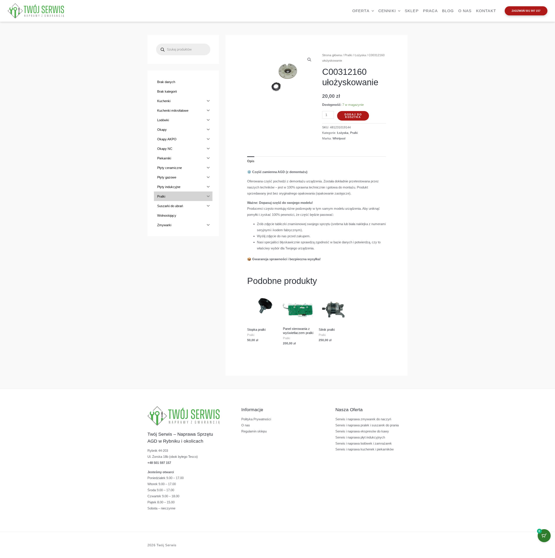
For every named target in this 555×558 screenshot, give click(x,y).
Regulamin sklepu (254, 431)
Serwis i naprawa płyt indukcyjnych (360, 437)
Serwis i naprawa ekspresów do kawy (362, 431)
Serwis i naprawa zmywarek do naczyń (363, 419)
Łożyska (360, 55)
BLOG (448, 11)
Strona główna (332, 55)
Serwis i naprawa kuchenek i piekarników (364, 449)
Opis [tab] (250, 161)
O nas (245, 425)
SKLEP (412, 11)
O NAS (465, 11)
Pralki (348, 55)
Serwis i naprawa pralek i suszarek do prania (367, 425)
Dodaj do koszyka (353, 116)
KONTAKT (486, 11)
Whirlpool (339, 138)
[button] (371, 11)
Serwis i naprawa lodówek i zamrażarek (363, 443)
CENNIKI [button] (387, 11)
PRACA (430, 11)
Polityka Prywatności (256, 419)
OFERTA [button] (360, 11)
